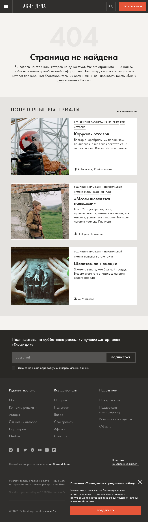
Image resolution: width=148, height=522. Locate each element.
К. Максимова (103, 169)
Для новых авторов (23, 421)
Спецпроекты (63, 421)
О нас (13, 400)
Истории (60, 400)
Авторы (14, 414)
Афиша (59, 429)
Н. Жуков (83, 234)
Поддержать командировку (109, 409)
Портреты (105, 192)
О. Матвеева (86, 299)
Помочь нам (132, 6)
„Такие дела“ (46, 511)
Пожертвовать (109, 400)
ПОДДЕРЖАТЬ (105, 510)
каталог (17, 75)
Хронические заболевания (91, 122)
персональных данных (75, 368)
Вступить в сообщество (116, 419)
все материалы (127, 111)
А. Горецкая (85, 169)
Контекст (113, 122)
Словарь (60, 436)
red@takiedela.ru (59, 464)
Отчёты (14, 436)
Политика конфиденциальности (125, 462)
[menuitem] (6, 6)
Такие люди (91, 192)
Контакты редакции (23, 407)
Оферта (105, 426)
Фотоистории (104, 256)
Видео (58, 414)
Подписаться (120, 357)
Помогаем (61, 407)
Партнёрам (17, 429)
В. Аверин (97, 234)
